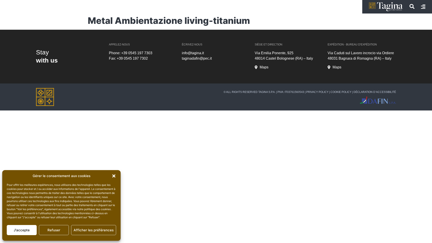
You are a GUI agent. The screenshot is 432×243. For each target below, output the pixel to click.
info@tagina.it (193, 53)
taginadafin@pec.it (197, 58)
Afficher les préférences (94, 230)
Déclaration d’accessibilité (374, 92)
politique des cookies (97, 209)
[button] (114, 176)
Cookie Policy (341, 92)
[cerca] (412, 6)
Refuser (53, 230)
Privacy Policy (317, 92)
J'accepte (22, 230)
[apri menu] (423, 6)
